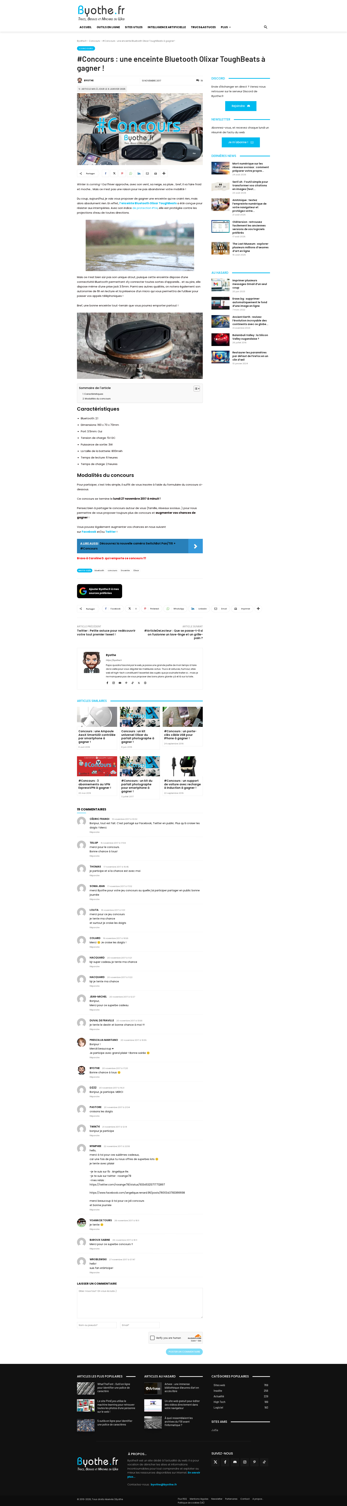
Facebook (89, 532)
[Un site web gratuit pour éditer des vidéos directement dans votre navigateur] (153, 1405)
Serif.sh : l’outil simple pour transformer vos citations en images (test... (250, 185)
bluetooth (99, 570)
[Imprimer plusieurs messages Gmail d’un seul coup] (220, 285)
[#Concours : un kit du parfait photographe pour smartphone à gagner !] (140, 766)
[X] (113, 173)
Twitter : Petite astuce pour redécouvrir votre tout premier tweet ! (106, 633)
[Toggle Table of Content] (195, 389)
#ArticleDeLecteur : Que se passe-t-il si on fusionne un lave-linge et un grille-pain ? (173, 634)
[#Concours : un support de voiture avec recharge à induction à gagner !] (183, 766)
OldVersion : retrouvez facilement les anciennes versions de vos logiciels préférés (249, 227)
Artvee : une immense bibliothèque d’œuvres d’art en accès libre (182, 1387)
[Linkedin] (138, 173)
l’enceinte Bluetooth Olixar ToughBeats (148, 203)
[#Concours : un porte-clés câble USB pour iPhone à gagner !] (183, 717)
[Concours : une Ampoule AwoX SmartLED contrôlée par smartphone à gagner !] (97, 717)
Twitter (110, 532)
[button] (265, 27)
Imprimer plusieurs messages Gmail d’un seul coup (249, 284)
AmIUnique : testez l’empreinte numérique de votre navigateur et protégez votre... (249, 205)
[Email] (147, 173)
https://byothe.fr (114, 660)
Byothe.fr (82, 40)
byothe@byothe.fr (164, 1484)
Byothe (89, 80)
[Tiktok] (264, 1462)
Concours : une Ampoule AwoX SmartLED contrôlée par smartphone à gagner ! (96, 736)
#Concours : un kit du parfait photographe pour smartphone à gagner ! (136, 786)
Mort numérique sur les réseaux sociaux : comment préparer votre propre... (250, 167)
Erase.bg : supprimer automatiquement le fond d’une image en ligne (249, 302)
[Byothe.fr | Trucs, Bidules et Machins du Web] (107, 13)
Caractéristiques (93, 393)
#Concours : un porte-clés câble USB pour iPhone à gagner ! (180, 734)
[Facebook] (105, 173)
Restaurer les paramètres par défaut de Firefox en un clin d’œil (250, 356)
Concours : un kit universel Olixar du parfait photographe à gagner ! (137, 736)
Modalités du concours (98, 398)
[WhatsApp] (130, 173)
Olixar (136, 570)
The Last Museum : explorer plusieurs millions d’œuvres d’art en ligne (250, 247)
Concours (94, 40)
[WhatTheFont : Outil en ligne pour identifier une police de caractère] (86, 1388)
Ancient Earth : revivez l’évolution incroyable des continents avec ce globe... (250, 320)
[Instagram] (113, 682)
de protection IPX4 (145, 208)
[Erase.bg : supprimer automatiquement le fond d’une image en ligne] (220, 303)
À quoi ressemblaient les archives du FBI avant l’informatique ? (179, 1421)
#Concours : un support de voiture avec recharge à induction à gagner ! (182, 784)
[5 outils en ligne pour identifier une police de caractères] (86, 1425)
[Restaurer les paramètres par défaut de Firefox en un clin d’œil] (220, 357)
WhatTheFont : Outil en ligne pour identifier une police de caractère (113, 1387)
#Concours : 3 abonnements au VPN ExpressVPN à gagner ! (94, 784)
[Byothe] (80, 80)
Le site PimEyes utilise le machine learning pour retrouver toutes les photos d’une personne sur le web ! (116, 1406)
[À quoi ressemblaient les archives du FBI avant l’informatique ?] (153, 1422)
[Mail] (120, 682)
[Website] (145, 682)
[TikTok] (132, 682)
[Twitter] (215, 1462)
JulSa (214, 1430)
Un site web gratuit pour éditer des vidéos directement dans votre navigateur (182, 1404)
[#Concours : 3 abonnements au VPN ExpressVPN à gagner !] (97, 766)
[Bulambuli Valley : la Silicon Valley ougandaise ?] (220, 339)
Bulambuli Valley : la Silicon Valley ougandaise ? (250, 337)
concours (112, 570)
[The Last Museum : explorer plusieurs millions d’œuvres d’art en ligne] (220, 248)
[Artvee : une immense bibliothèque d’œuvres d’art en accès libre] (153, 1388)
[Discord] (235, 1462)
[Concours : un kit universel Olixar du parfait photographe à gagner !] (140, 717)
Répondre (94, 832)
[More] (164, 173)
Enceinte (125, 570)
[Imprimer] (155, 173)
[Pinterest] (122, 173)
